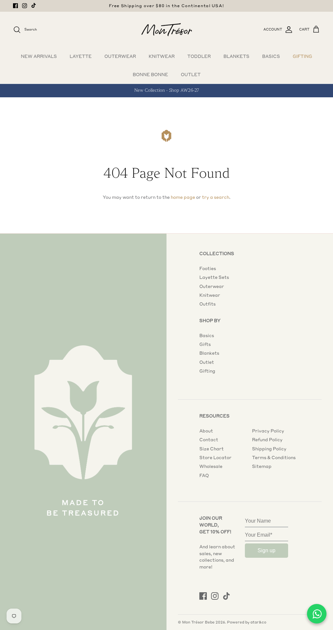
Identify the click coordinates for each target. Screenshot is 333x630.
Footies (207, 268)
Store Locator (215, 457)
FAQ (204, 475)
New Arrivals (39, 56)
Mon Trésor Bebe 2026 (203, 622)
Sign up (266, 550)
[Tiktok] (33, 5)
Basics (271, 56)
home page (183, 197)
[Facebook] (15, 5)
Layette (81, 56)
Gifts (205, 344)
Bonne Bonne (150, 74)
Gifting (302, 56)
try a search (215, 197)
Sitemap (262, 466)
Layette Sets (214, 277)
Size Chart (211, 448)
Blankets (236, 56)
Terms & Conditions (274, 457)
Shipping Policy (269, 448)
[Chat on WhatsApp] (316, 613)
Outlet (191, 74)
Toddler (199, 56)
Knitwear (162, 56)
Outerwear (120, 56)
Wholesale (210, 466)
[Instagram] (24, 5)
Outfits (207, 304)
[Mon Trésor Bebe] (166, 29)
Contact (208, 439)
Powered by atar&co (246, 622)
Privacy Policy (268, 430)
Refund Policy (267, 439)
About (206, 430)
